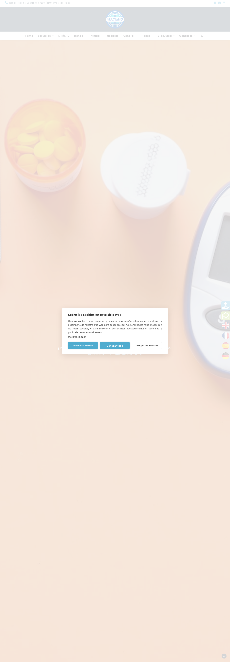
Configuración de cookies (147, 345)
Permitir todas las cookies (83, 345)
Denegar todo (115, 345)
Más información (77, 336)
